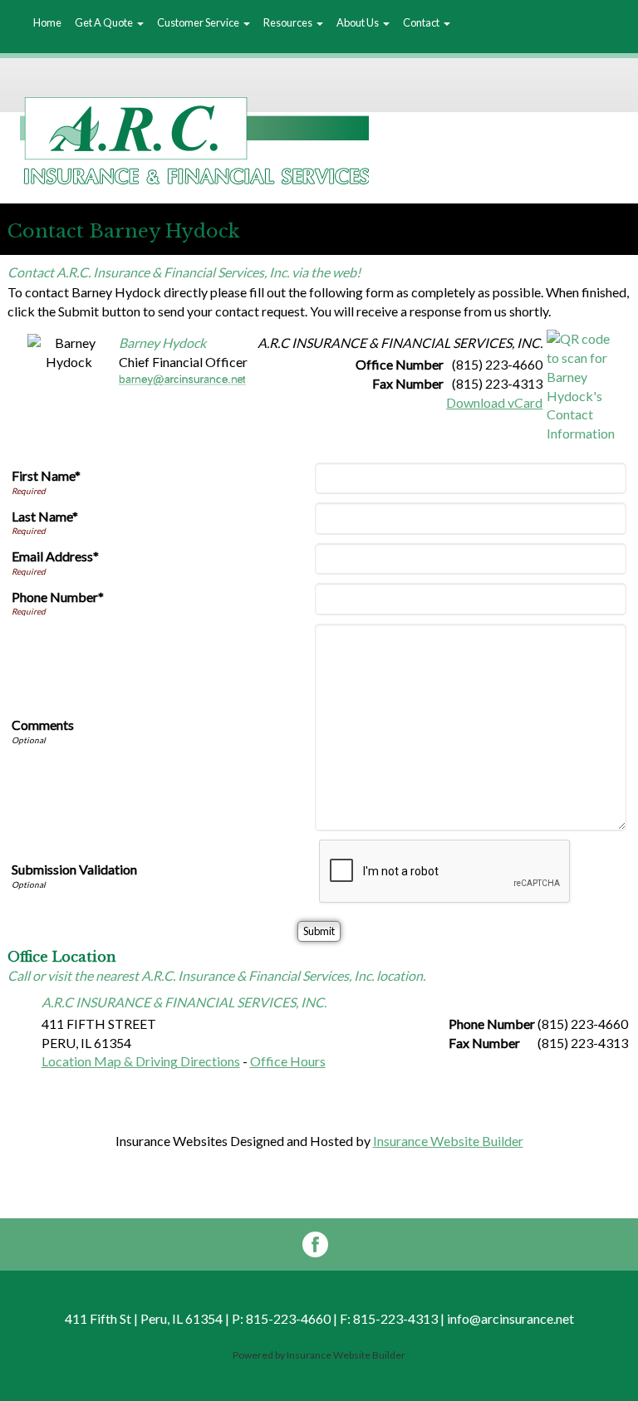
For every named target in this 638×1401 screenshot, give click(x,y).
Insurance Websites (171, 1141)
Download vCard (494, 402)
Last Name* (45, 516)
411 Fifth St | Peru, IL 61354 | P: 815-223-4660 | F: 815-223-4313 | (256, 1318)
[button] (109, 23)
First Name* (46, 475)
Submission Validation (74, 869)
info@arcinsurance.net (510, 1318)
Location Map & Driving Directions (141, 1061)
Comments (43, 724)
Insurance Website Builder (448, 1141)
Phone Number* (58, 597)
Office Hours (288, 1061)
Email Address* (55, 556)
